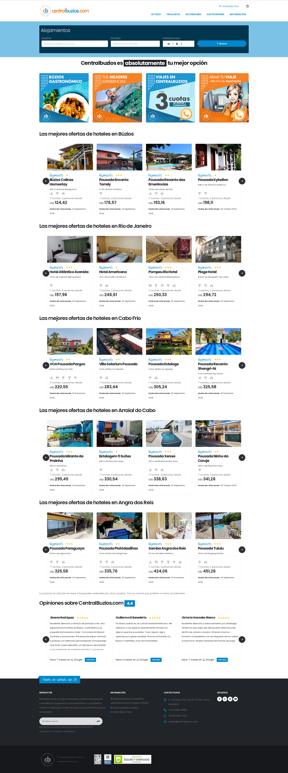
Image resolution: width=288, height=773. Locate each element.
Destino (47, 38)
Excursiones (193, 14)
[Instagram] (224, 699)
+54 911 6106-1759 (229, 6)
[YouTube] (235, 699)
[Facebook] (219, 699)
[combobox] (75, 43)
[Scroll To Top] (282, 769)
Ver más (90, 659)
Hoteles (156, 14)
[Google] (230, 699)
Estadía (115, 38)
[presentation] (46, 181)
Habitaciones (171, 38)
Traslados (173, 14)
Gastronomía (215, 14)
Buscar (223, 43)
